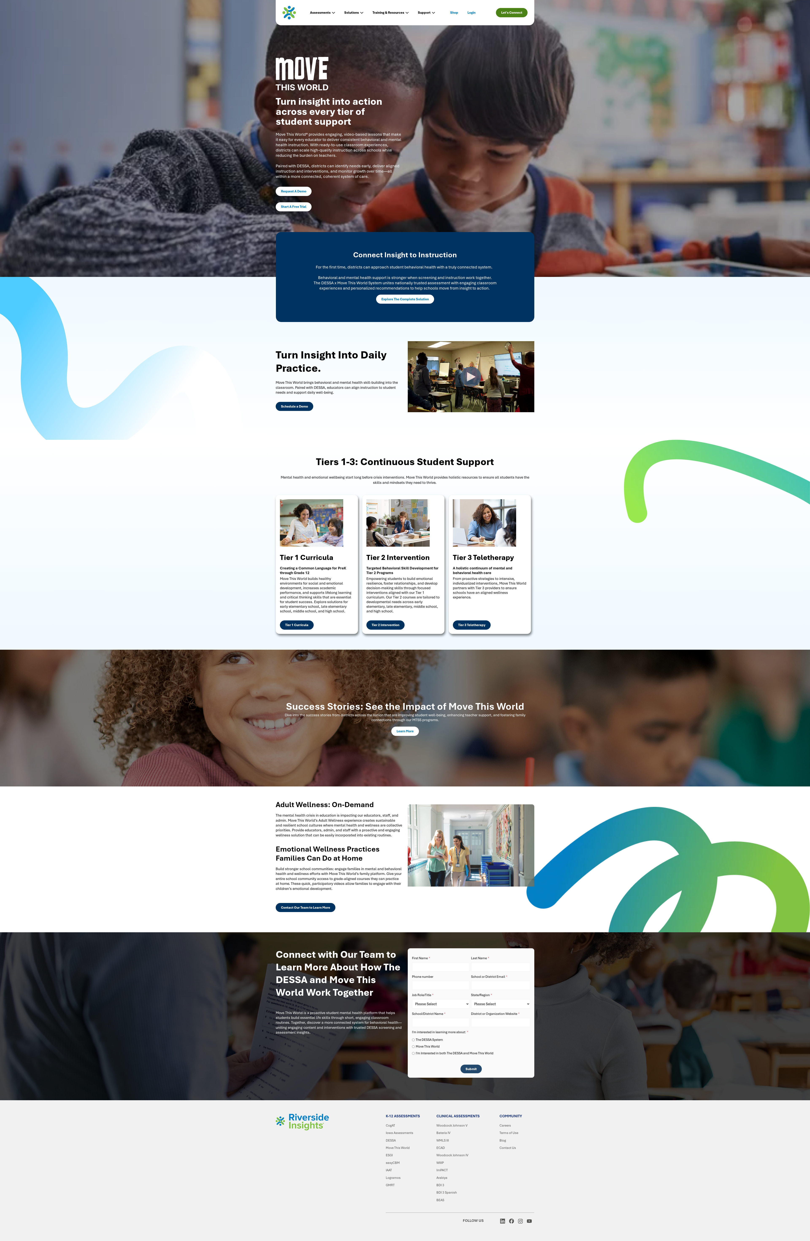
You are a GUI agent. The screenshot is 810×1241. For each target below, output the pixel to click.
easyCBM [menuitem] (393, 1163)
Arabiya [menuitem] (441, 1178)
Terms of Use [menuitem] (509, 1133)
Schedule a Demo (294, 406)
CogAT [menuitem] (390, 1125)
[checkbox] (471, 1045)
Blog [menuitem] (503, 1140)
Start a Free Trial (293, 207)
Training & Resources (388, 13)
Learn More (405, 731)
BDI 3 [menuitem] (440, 1185)
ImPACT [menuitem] (442, 1170)
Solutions (351, 13)
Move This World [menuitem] (398, 1148)
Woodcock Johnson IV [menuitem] (452, 1155)
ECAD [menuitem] (440, 1148)
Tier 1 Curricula (296, 625)
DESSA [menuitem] (391, 1140)
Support (424, 13)
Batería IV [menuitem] (443, 1133)
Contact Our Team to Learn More (305, 908)
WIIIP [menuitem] (440, 1163)
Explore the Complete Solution (405, 299)
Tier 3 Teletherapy (471, 625)
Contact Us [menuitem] (508, 1148)
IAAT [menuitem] (389, 1170)
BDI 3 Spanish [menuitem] (446, 1192)
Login (471, 13)
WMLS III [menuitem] (442, 1140)
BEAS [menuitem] (440, 1200)
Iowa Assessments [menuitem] (399, 1133)
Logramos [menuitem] (393, 1178)
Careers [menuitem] (505, 1125)
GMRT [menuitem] (390, 1185)
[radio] (471, 1040)
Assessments (320, 13)
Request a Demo (293, 191)
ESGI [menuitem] (389, 1155)
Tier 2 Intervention (385, 625)
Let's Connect (511, 13)
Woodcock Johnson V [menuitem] (451, 1125)
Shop (454, 13)
